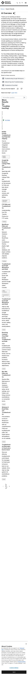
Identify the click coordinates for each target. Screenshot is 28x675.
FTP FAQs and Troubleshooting (6, 206)
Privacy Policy (21, 661)
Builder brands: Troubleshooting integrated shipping (6, 135)
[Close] (26, 644)
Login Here (14, 92)
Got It (14, 672)
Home (2, 9)
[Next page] (9, 486)
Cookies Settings (14, 667)
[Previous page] (3, 486)
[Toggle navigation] (25, 2)
